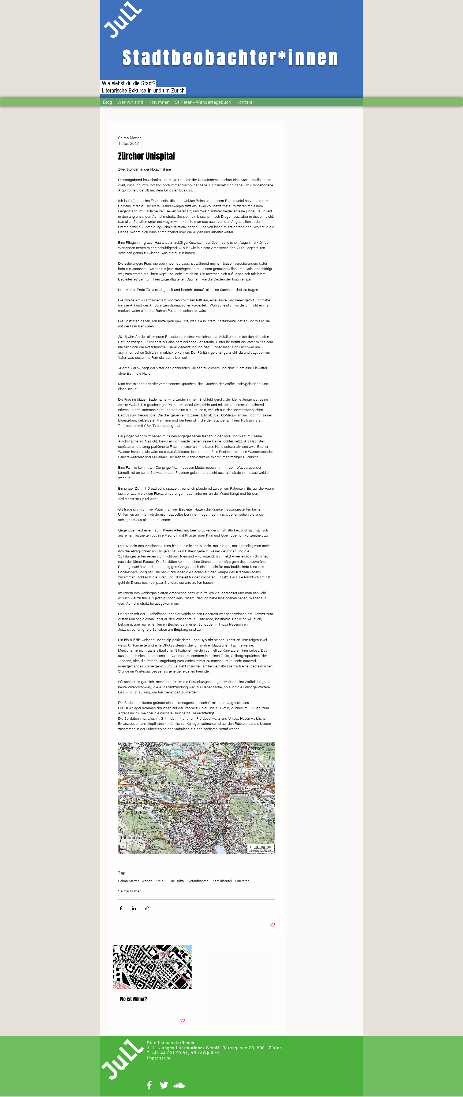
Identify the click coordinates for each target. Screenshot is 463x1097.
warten (147, 881)
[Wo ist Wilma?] (152, 967)
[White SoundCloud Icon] (179, 1085)
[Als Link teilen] (147, 908)
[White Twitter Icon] (164, 1085)
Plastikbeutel (222, 881)
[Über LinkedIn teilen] (133, 908)
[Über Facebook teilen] (120, 908)
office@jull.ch (205, 1053)
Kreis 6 (160, 881)
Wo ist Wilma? (133, 999)
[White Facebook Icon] (149, 1085)
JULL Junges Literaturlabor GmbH (183, 1048)
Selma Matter (128, 881)
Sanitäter (242, 881)
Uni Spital (177, 881)
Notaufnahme (198, 881)
